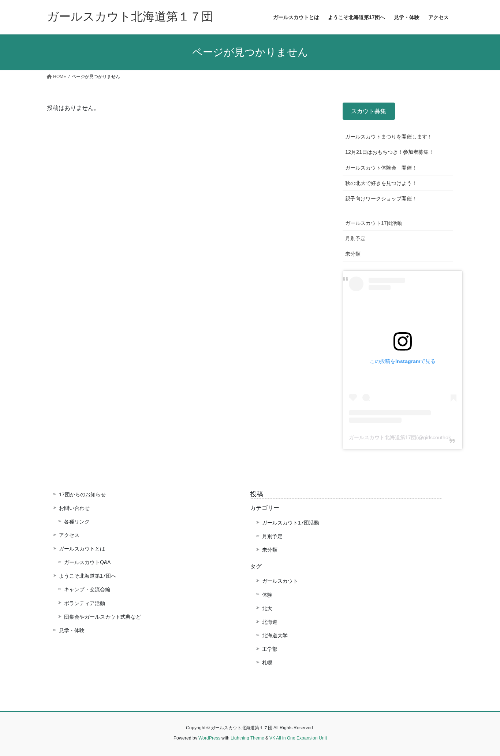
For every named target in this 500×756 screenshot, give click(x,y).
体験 (267, 595)
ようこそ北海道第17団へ (87, 576)
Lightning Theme (247, 738)
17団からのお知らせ (82, 494)
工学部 (269, 649)
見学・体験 (72, 630)
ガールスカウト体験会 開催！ (381, 168)
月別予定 (355, 238)
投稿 (256, 494)
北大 (267, 608)
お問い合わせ (74, 508)
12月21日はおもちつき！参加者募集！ (389, 152)
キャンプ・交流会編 (87, 589)
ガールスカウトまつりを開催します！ (388, 137)
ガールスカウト (280, 581)
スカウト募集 (368, 111)
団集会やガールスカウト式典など (105, 617)
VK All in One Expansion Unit (298, 738)
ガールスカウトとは (82, 549)
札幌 (267, 663)
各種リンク (77, 522)
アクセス (69, 535)
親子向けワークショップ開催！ (381, 198)
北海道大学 (275, 635)
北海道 (269, 622)
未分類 (353, 254)
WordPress (209, 738)
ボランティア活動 (84, 603)
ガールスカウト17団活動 (373, 223)
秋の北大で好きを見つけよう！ (381, 183)
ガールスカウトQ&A (87, 562)
